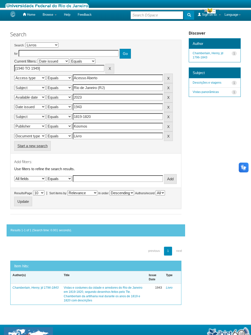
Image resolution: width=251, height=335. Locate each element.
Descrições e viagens (207, 82)
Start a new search (32, 146)
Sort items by (57, 193)
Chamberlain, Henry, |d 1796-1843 (36, 287)
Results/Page (23, 193)
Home (30, 14)
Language (231, 14)
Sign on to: (209, 14)
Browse (48, 14)
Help (67, 14)
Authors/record (145, 193)
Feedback (85, 14)
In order (103, 193)
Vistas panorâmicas (206, 92)
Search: (19, 45)
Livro (169, 287)
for (16, 53)
